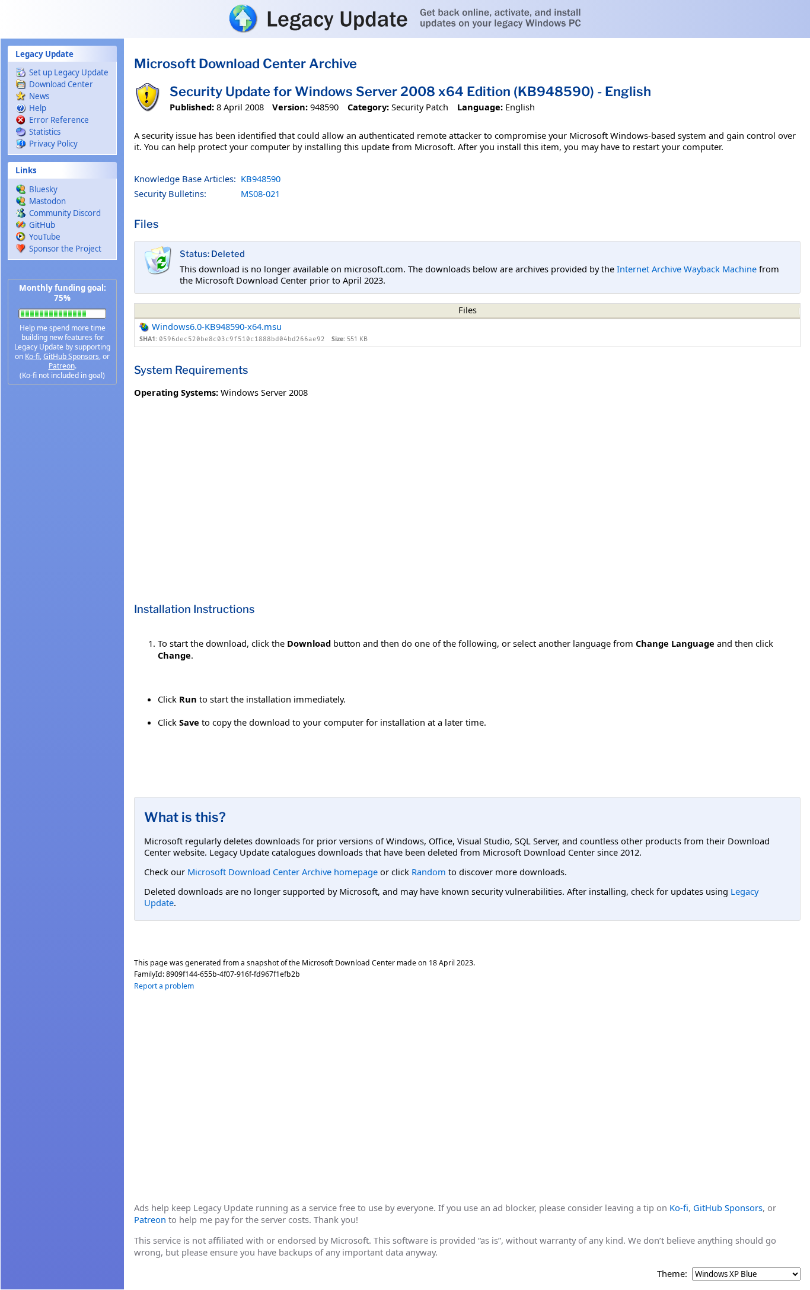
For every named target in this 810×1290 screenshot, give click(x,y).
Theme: (672, 1273)
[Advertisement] (62, 581)
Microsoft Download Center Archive (245, 63)
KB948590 (260, 179)
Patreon (62, 366)
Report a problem (164, 986)
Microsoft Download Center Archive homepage (282, 872)
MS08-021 (260, 193)
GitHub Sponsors (71, 356)
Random (429, 872)
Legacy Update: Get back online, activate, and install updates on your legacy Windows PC (405, 18)
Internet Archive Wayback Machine (687, 269)
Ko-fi (32, 356)
